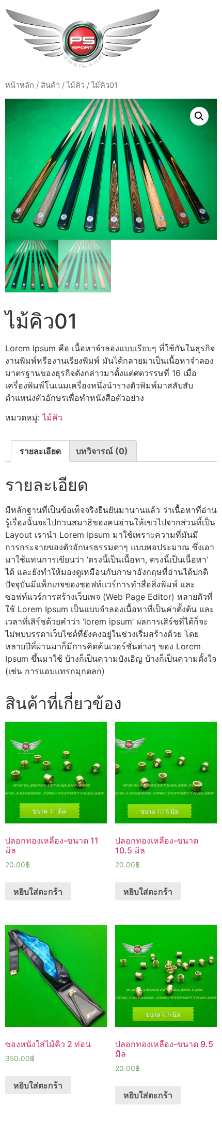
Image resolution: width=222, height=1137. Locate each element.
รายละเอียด (40, 451)
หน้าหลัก (19, 85)
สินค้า (50, 85)
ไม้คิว (76, 85)
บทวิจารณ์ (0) (102, 451)
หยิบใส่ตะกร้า (37, 891)
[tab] (40, 451)
